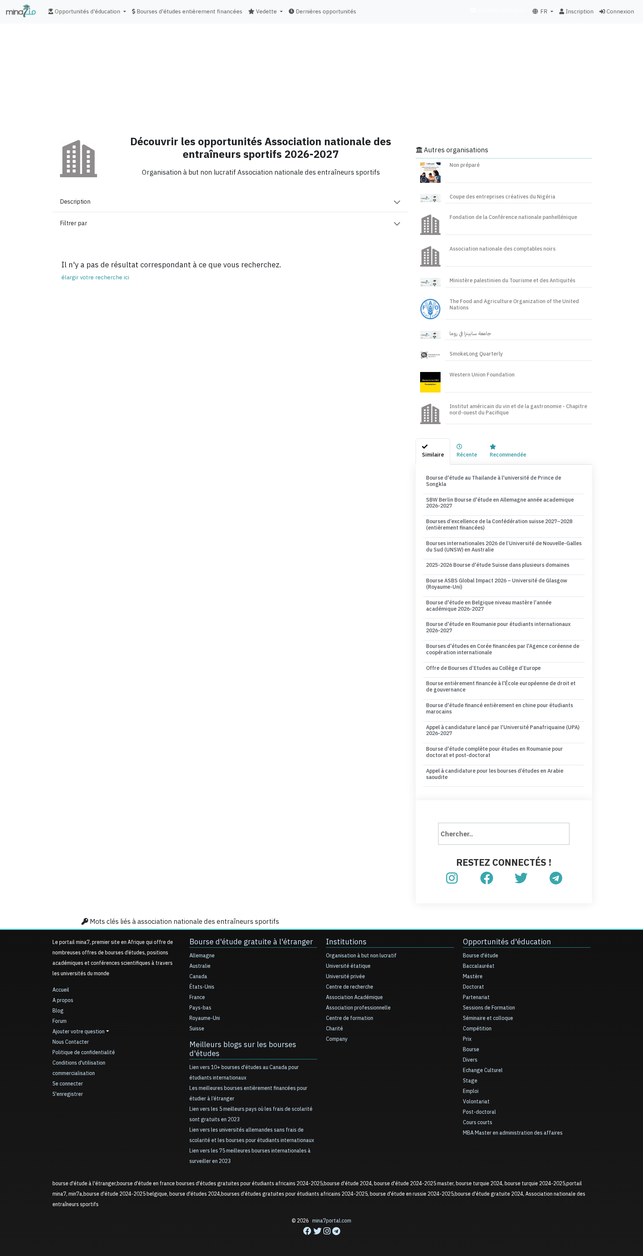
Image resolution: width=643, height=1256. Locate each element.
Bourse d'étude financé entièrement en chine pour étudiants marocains (499, 709)
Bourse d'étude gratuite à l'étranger (251, 941)
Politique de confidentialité (83, 1052)
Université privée (345, 976)
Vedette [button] (266, 11)
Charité (334, 1029)
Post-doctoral (479, 1112)
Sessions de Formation (489, 1008)
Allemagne (202, 956)
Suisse (196, 1029)
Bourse (471, 1049)
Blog (58, 1011)
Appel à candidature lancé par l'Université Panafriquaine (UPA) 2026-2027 (502, 731)
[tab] (433, 451)
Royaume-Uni (204, 1018)
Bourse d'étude (480, 956)
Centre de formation (349, 1018)
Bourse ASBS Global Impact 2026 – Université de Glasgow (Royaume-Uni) (496, 584)
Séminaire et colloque (488, 1018)
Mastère (473, 976)
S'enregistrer (67, 1094)
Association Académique (354, 997)
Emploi (471, 1091)
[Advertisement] (321, 76)
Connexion (619, 11)
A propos (62, 1000)
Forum (59, 1021)
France (197, 997)
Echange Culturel (483, 1070)
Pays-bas (200, 1008)
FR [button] (543, 11)
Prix (467, 1039)
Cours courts (477, 1122)
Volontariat (476, 1102)
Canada (198, 976)
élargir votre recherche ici (95, 277)
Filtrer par (73, 223)
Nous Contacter (70, 1042)
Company (337, 1039)
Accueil (60, 990)
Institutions (346, 941)
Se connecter (67, 1084)
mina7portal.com (331, 1221)
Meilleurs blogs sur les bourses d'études (242, 1049)
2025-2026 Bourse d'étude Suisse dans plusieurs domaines (497, 565)
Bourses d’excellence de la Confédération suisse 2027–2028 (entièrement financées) (499, 525)
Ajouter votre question (78, 1032)
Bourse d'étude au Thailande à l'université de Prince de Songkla (493, 481)
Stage (470, 1081)
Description (75, 201)
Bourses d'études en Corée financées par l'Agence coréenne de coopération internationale (502, 649)
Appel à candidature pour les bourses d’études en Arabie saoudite (494, 774)
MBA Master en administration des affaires (513, 1133)
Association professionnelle (358, 1008)
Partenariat (476, 997)
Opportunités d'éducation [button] (86, 11)
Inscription (579, 11)
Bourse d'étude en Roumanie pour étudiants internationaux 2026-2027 (498, 627)
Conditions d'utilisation (78, 1063)
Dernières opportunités (325, 11)
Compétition (477, 1029)
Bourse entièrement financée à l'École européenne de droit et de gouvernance (501, 687)
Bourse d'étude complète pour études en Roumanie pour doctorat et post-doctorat (494, 752)
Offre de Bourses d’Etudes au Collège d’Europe (483, 668)
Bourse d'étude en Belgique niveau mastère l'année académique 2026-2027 (488, 606)
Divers (470, 1060)
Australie (200, 966)
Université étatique (348, 966)
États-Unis (201, 987)
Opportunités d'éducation (507, 941)
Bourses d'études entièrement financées (188, 11)
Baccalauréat (479, 966)
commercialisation (501, 10)
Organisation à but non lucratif (361, 956)
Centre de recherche (349, 987)
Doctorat (473, 987)
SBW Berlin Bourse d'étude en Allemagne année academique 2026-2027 (500, 503)
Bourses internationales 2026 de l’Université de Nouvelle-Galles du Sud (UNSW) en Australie (504, 547)
